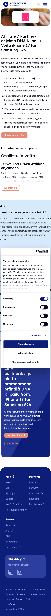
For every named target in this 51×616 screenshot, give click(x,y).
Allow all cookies (26, 344)
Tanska (25, 589)
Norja (17, 589)
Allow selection (25, 353)
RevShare (34, 498)
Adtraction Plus (37, 493)
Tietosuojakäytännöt (16, 509)
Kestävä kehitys (13, 504)
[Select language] (38, 4)
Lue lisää (12, 443)
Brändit (33, 482)
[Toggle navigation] (45, 4)
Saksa (33, 594)
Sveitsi (42, 594)
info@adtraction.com (18, 564)
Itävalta (9, 599)
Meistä (8, 482)
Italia (28, 599)
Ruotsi (8, 589)
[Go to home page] (14, 4)
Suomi (34, 589)
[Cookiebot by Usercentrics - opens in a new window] (36, 251)
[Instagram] (19, 572)
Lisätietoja (10, 187)
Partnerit (33, 487)
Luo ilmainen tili (14, 135)
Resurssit (10, 525)
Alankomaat (22, 594)
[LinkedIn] (11, 572)
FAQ (7, 536)
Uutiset (9, 498)
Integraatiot (11, 541)
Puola (43, 589)
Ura (7, 487)
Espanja (9, 594)
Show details (36, 335)
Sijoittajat (10, 493)
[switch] (44, 307)
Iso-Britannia (12, 604)
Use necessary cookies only (25, 362)
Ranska (20, 599)
